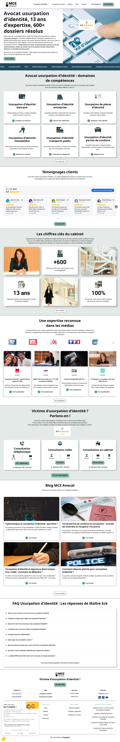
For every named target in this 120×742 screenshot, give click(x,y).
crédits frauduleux (9, 47)
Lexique (45, 715)
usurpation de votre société (20, 49)
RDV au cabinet (98, 462)
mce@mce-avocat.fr (45, 693)
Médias (45, 711)
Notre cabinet (9, 58)
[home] (11, 4)
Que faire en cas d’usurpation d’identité (16, 52)
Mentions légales (74, 708)
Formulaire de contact (45, 696)
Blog (45, 708)
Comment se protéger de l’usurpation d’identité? (103, 718)
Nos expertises (60, 162)
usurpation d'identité (11, 38)
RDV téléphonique (22, 463)
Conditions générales (74, 711)
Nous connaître (60, 310)
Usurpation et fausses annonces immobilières (103, 729)
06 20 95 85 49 (96, 4)
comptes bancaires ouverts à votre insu (47, 44)
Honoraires (45, 718)
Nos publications (60, 401)
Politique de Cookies (74, 715)
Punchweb (66, 737)
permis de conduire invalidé (36, 47)
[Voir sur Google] (7, 201)
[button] (41, 4)
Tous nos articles (60, 593)
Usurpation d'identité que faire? (103, 713)
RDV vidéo (60, 462)
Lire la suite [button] (9, 213)
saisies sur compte (21, 47)
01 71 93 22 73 (16, 693)
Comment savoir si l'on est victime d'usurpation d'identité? (103, 709)
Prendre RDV (108, 4)
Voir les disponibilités (60, 475)
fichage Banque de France (26, 44)
